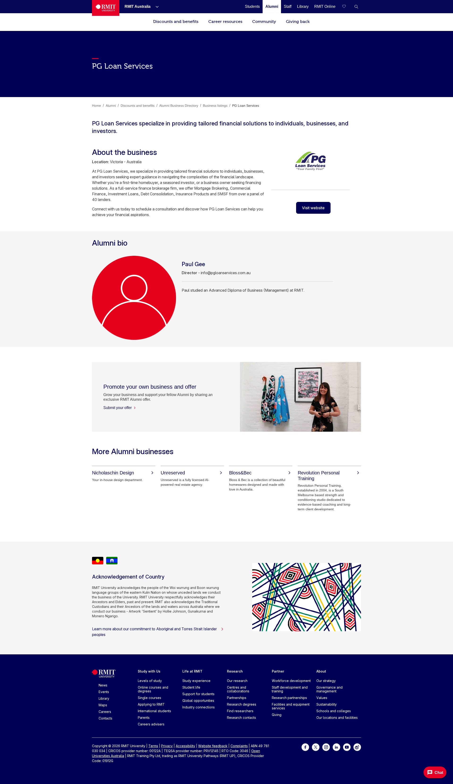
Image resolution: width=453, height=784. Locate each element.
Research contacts (241, 718)
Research (235, 671)
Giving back (298, 21)
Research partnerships (289, 698)
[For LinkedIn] (336, 747)
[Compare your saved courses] (347, 6)
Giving (276, 715)
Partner (278, 671)
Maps (103, 705)
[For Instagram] (326, 747)
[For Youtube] (347, 747)
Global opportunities (198, 701)
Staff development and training (290, 689)
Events (104, 692)
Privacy (167, 746)
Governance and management (329, 689)
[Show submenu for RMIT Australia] (155, 6)
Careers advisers (151, 724)
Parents (144, 718)
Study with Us (149, 671)
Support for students (198, 694)
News (103, 685)
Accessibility (185, 746)
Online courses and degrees (153, 689)
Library (104, 698)
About (321, 671)
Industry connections (198, 707)
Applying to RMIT (151, 704)
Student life (191, 687)
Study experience (196, 681)
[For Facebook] (305, 747)
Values (321, 698)
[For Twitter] (315, 747)
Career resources (225, 21)
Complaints (239, 746)
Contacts (105, 718)
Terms (153, 746)
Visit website (313, 207)
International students (154, 711)
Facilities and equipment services (291, 706)
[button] (356, 6)
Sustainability (326, 704)
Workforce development (291, 681)
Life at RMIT (192, 671)
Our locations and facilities (337, 718)
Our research (237, 681)
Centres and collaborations (238, 689)
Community (264, 21)
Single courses (149, 698)
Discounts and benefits (175, 21)
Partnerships (236, 698)
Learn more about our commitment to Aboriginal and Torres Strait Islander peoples (154, 631)
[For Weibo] (357, 747)
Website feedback (212, 746)
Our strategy (326, 681)
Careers (105, 712)
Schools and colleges (333, 711)
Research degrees (241, 704)
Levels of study (150, 681)
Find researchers (240, 711)
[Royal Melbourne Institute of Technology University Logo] (105, 8)
